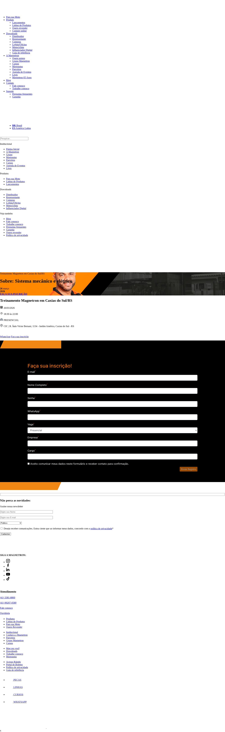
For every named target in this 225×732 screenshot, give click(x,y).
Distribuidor (18, 36)
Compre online (19, 30)
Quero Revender (14, 627)
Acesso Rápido (13, 662)
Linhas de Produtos (21, 25)
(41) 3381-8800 (7, 597)
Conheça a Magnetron (17, 635)
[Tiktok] (8, 579)
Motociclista (18, 47)
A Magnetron (12, 55)
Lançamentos (18, 22)
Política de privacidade (17, 235)
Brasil (17, 125)
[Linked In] (8, 571)
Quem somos (18, 58)
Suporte (10, 91)
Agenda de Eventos (21, 72)
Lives (15, 74)
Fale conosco (18, 85)
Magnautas (17, 66)
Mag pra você (12, 648)
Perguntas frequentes (22, 94)
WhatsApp (5, 336)
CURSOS (18, 694)
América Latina (21, 128)
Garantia (16, 96)
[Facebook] (8, 566)
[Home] (17, 12)
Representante (19, 39)
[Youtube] (8, 575)
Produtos (10, 618)
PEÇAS (17, 680)
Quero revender (19, 28)
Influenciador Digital (22, 50)
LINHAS (18, 687)
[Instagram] (8, 562)
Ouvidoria (5, 613)
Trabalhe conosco (20, 88)
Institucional (12, 632)
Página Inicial (12, 149)
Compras (16, 41)
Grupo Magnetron (21, 61)
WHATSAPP (20, 702)
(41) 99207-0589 (8, 602)
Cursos (15, 63)
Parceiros (16, 69)
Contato (10, 83)
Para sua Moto (13, 17)
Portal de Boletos (14, 664)
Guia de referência (21, 52)
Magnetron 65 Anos (22, 77)
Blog (8, 80)
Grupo (9, 154)
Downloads (11, 33)
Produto (10, 19)
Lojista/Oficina (19, 44)
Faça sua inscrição (20, 336)
